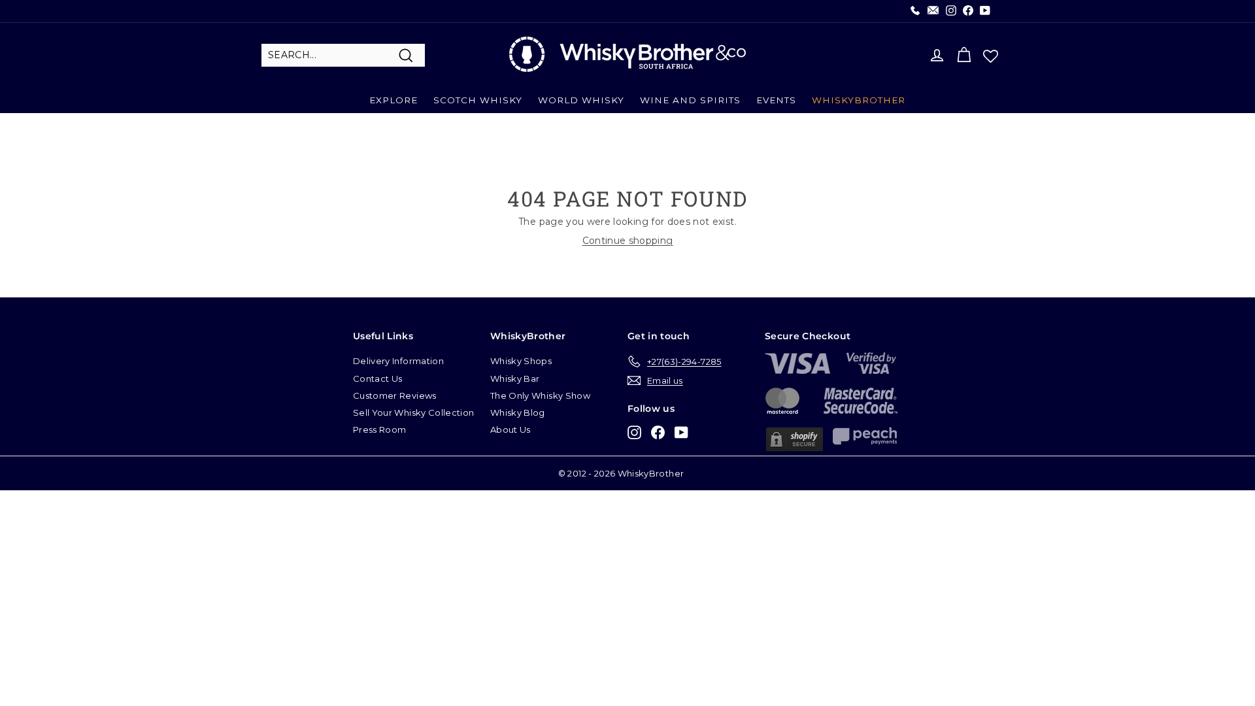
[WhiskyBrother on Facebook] (658, 432)
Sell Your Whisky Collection (413, 412)
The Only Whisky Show (540, 395)
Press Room (380, 429)
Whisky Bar (515, 378)
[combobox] (343, 55)
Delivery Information (398, 361)
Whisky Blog (517, 412)
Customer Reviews (395, 395)
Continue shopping (627, 240)
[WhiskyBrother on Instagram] (634, 432)
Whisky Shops (521, 361)
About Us (510, 429)
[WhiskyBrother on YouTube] (681, 432)
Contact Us (378, 378)
